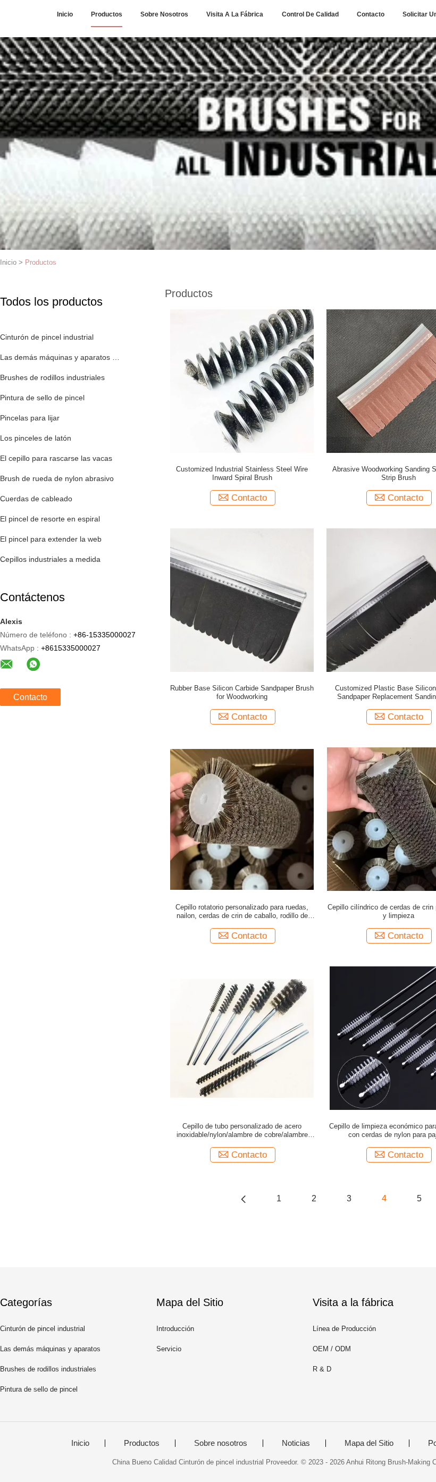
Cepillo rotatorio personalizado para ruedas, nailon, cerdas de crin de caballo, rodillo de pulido (241, 911)
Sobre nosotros (164, 14)
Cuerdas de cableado (36, 498)
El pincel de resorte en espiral (50, 519)
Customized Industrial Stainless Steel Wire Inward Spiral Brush (242, 473)
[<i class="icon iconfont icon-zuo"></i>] (243, 1198)
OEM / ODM (332, 1349)
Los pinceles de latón (35, 438)
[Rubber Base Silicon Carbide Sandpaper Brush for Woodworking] (242, 599)
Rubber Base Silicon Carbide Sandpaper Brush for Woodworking (242, 692)
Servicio (168, 1349)
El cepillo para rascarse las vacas (56, 458)
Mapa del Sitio (369, 1443)
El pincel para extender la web (51, 539)
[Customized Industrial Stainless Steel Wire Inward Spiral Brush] (242, 380)
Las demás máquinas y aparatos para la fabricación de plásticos (60, 357)
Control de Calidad (310, 14)
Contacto (370, 14)
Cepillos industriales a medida (50, 559)
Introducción (175, 1329)
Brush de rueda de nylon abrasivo (57, 478)
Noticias (296, 1443)
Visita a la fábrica (234, 14)
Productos (106, 14)
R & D (322, 1369)
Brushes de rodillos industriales (52, 377)
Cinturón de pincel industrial (47, 337)
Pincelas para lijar (30, 418)
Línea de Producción (344, 1329)
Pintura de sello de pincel (42, 397)
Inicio (65, 14)
